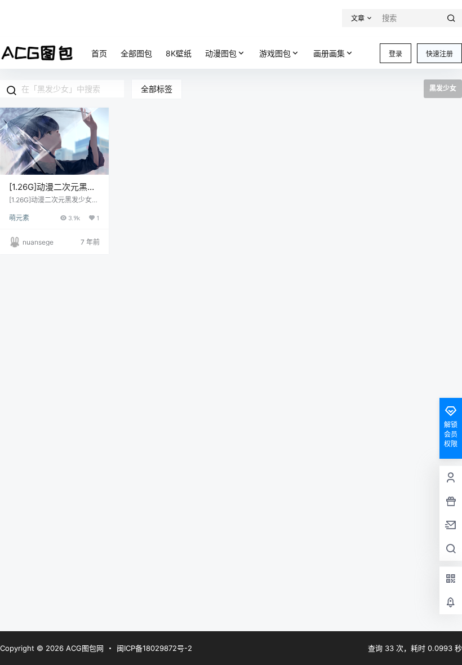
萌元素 (19, 218)
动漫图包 (221, 53)
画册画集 (329, 53)
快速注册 (439, 54)
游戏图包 (275, 53)
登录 (395, 54)
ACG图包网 (84, 648)
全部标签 (156, 89)
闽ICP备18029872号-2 (154, 648)
